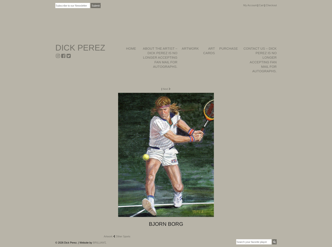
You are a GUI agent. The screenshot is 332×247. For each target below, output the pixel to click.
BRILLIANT (99, 242)
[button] (274, 241)
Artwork (190, 48)
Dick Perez (80, 47)
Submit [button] (96, 5)
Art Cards (209, 51)
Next (166, 88)
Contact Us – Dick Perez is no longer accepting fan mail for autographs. (260, 60)
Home (131, 48)
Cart (261, 5)
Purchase (228, 48)
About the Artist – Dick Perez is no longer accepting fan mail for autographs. (160, 57)
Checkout (271, 5)
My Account (250, 5)
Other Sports (123, 236)
